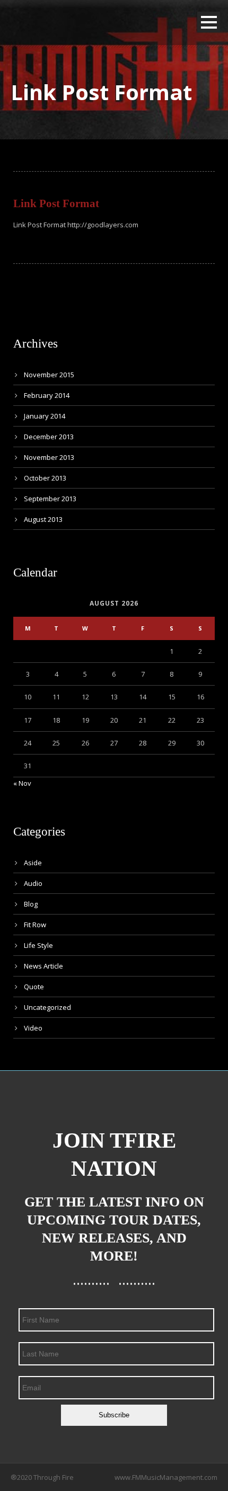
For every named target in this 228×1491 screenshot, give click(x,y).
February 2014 (46, 395)
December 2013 (49, 436)
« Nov (22, 783)
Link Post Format (56, 203)
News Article (43, 966)
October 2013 (45, 478)
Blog (31, 904)
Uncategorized (47, 1007)
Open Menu (208, 22)
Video (33, 1028)
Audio (33, 883)
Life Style (38, 945)
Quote (34, 986)
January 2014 (44, 416)
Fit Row (35, 924)
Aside (33, 862)
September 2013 (50, 498)
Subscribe (114, 1415)
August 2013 (43, 519)
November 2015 (49, 374)
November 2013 (49, 457)
